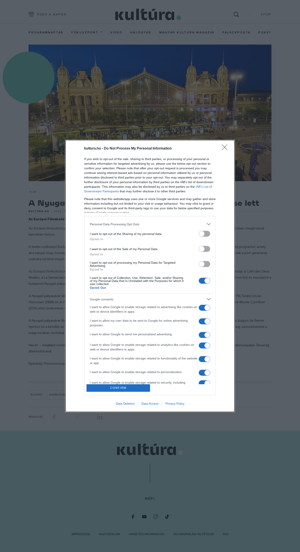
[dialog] (150, 276)
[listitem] (150, 224)
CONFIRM (118, 388)
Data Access (150, 403)
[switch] (204, 234)
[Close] (226, 148)
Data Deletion (125, 403)
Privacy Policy (174, 403)
